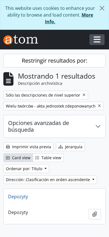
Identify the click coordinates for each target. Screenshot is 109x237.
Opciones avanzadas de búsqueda (38, 126)
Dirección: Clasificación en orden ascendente (48, 179)
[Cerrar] (102, 8)
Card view (20, 157)
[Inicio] (22, 40)
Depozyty (18, 196)
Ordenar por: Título (24, 168)
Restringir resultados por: (54, 60)
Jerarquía (73, 146)
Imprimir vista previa (31, 146)
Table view (50, 157)
